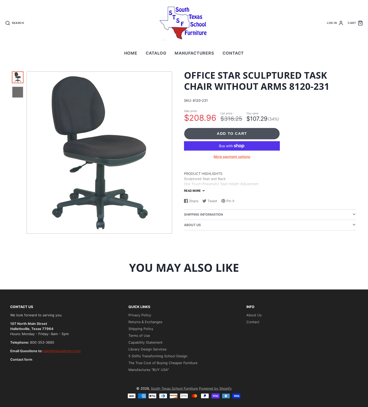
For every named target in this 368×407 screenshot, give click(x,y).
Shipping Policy (140, 329)
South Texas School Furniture (174, 388)
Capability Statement (145, 342)
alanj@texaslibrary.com (62, 351)
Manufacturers (194, 53)
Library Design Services (147, 349)
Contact (233, 53)
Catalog (156, 53)
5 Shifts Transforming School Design (157, 356)
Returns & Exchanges (145, 322)
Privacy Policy (139, 315)
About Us (254, 315)
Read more (192, 190)
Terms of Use (139, 335)
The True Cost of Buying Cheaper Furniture (162, 363)
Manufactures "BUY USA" (148, 370)
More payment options (232, 156)
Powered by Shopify (215, 388)
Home (131, 53)
